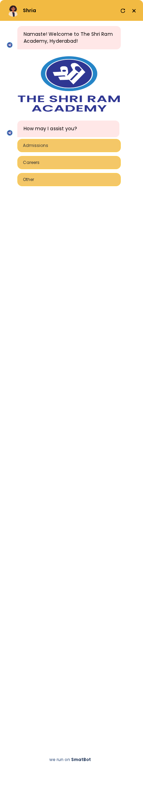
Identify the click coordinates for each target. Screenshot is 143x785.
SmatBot (81, 759)
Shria (29, 10)
